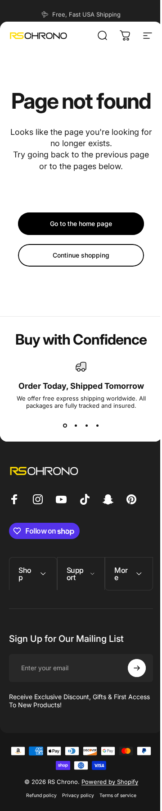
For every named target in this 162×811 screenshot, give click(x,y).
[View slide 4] (97, 425)
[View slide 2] (75, 425)
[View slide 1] (64, 425)
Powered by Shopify (106, 803)
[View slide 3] (86, 425)
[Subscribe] (130, 690)
